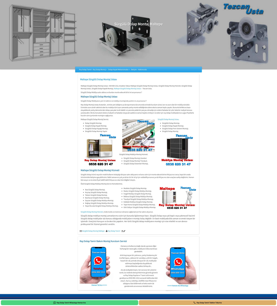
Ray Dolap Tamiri (85, 69)
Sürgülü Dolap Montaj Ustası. (168, 119)
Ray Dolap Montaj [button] (99, 69)
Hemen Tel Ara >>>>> (99, 285)
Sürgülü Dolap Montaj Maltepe (93, 231)
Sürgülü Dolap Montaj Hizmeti (92, 212)
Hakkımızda (142, 69)
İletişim (134, 69)
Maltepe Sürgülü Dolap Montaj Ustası (98, 79)
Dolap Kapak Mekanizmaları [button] (118, 69)
